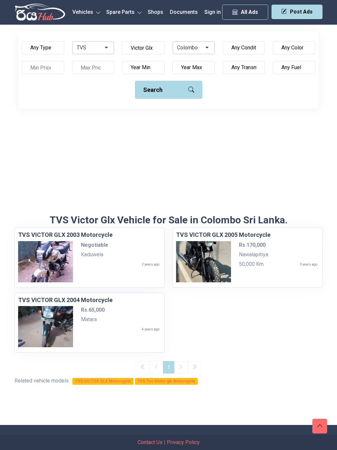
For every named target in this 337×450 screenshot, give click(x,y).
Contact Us (150, 442)
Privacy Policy (183, 442)
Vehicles (83, 12)
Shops (155, 12)
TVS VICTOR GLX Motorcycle (103, 381)
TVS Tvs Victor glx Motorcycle (166, 381)
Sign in (212, 12)
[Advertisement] (168, 165)
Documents (184, 12)
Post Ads (301, 12)
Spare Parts (121, 12)
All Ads (249, 12)
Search (153, 89)
